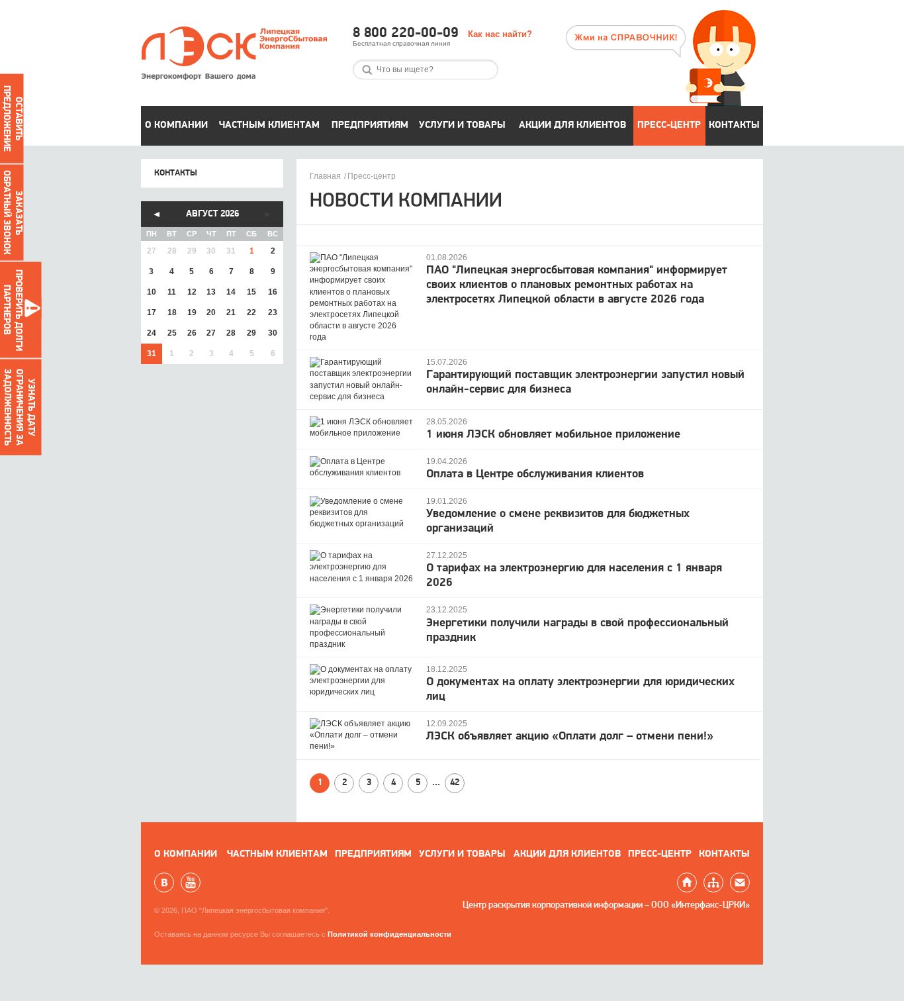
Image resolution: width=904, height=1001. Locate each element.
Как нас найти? (500, 34)
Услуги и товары (462, 125)
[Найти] (367, 70)
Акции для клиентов (572, 125)
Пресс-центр (669, 125)
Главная (325, 176)
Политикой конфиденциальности (389, 934)
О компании (176, 125)
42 (454, 783)
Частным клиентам (269, 125)
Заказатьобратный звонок (12, 212)
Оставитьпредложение (12, 118)
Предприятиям (370, 125)
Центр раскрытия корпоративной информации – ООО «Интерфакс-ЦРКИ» (606, 905)
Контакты (734, 125)
